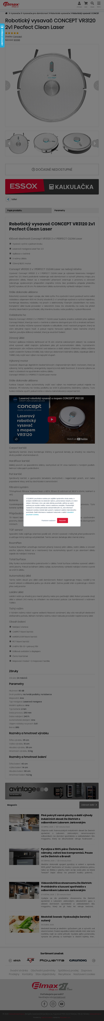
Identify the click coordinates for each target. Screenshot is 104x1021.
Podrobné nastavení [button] (49, 520)
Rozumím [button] (62, 520)
